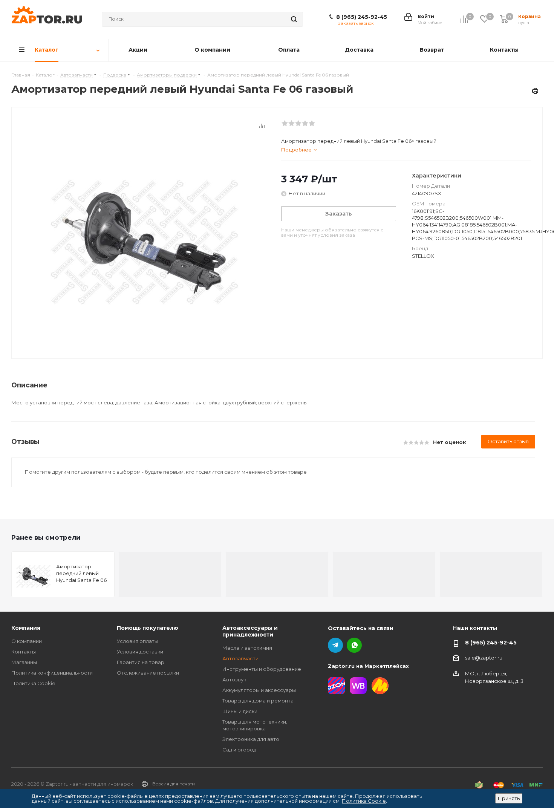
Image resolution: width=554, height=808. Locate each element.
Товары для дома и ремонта (258, 701)
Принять (509, 798)
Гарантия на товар (140, 662)
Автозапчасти (240, 658)
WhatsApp (354, 645)
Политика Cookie (33, 683)
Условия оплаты (137, 641)
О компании (26, 641)
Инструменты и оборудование (261, 669)
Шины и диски (239, 711)
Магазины (24, 662)
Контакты (23, 652)
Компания (25, 628)
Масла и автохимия (247, 648)
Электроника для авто (250, 739)
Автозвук (234, 679)
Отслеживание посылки (148, 673)
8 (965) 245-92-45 (361, 17)
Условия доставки (140, 652)
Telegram (335, 645)
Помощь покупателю (147, 628)
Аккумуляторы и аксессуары (259, 690)
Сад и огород (239, 750)
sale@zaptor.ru (483, 658)
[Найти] (294, 19)
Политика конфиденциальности (52, 673)
